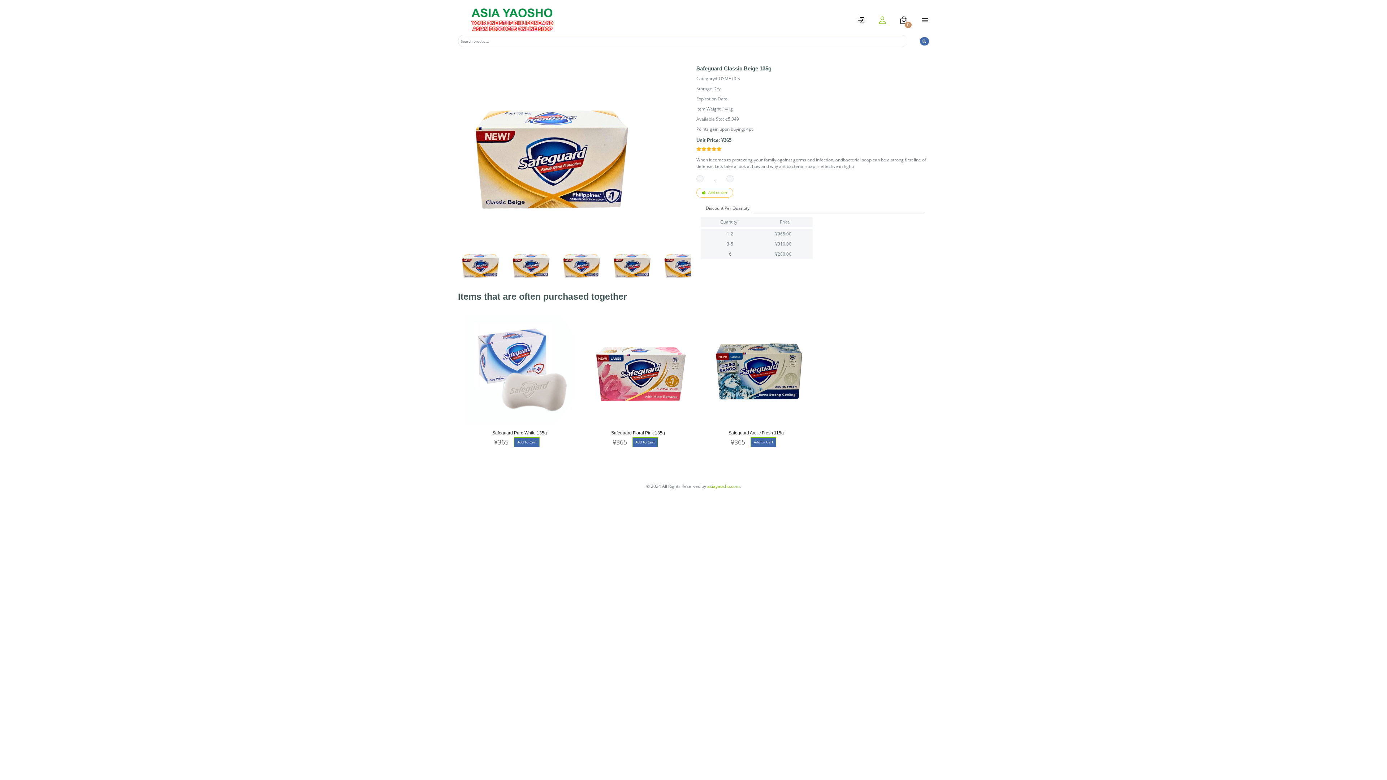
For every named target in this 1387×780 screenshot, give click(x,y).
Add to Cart (527, 442)
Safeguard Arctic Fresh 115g (756, 433)
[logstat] (861, 20)
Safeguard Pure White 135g (519, 433)
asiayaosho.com (723, 486)
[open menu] (925, 20)
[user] (882, 20)
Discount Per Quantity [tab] (727, 208)
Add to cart (717, 192)
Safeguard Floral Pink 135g (638, 433)
